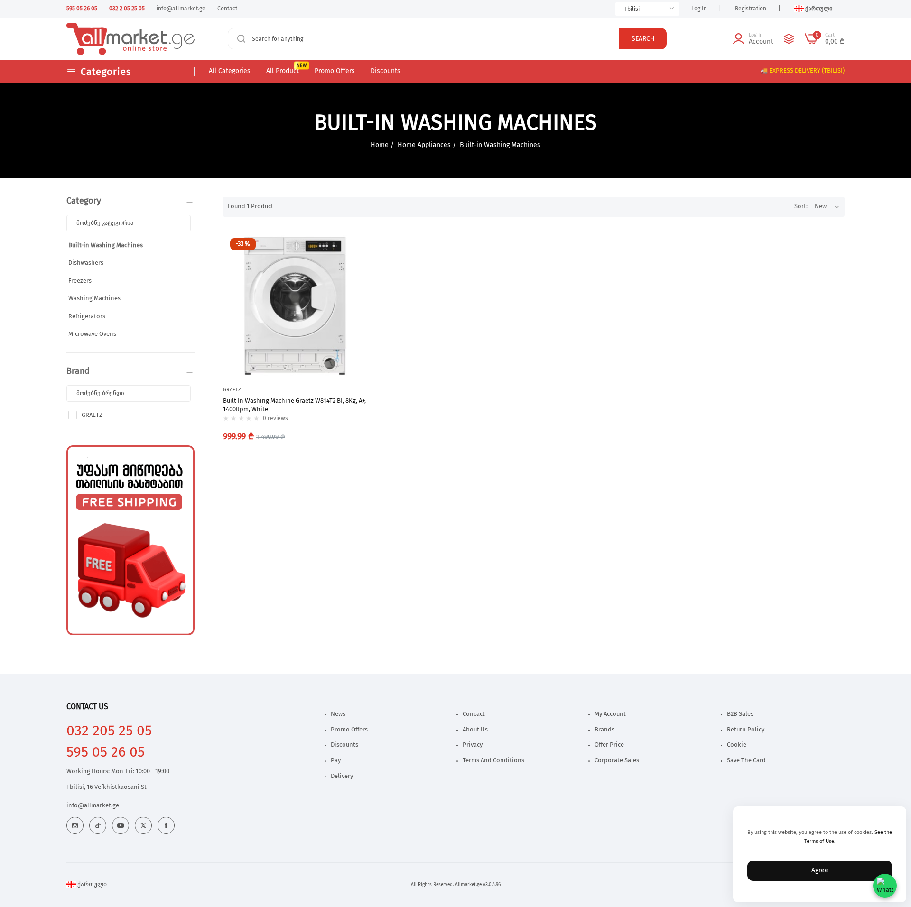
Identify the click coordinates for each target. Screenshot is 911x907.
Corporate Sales (617, 761)
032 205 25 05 (109, 731)
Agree (819, 870)
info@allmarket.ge (92, 806)
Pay (336, 761)
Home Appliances (425, 145)
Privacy (473, 745)
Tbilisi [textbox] (632, 9)
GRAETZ (92, 415)
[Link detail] (75, 825)
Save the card (746, 761)
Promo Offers (349, 730)
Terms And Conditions (493, 761)
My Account (610, 714)
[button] (358, 247)
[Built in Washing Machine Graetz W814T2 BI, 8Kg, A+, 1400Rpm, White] (295, 303)
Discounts (344, 745)
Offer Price (609, 745)
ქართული (91, 884)
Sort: (801, 207)
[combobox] (647, 9)
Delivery (342, 776)
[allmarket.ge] (100, 39)
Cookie (736, 745)
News (338, 714)
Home (380, 145)
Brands (604, 730)
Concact (474, 714)
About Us (475, 730)
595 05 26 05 (105, 752)
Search (643, 39)
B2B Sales (740, 714)
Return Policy (745, 730)
